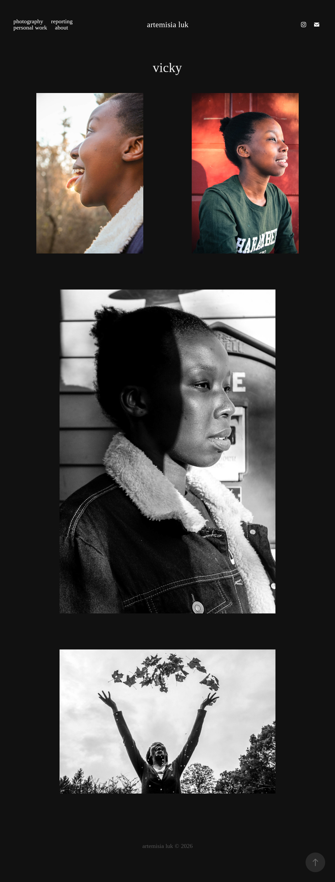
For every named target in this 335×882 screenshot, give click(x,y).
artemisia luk (167, 24)
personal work (30, 27)
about (61, 27)
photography (28, 21)
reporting (62, 21)
